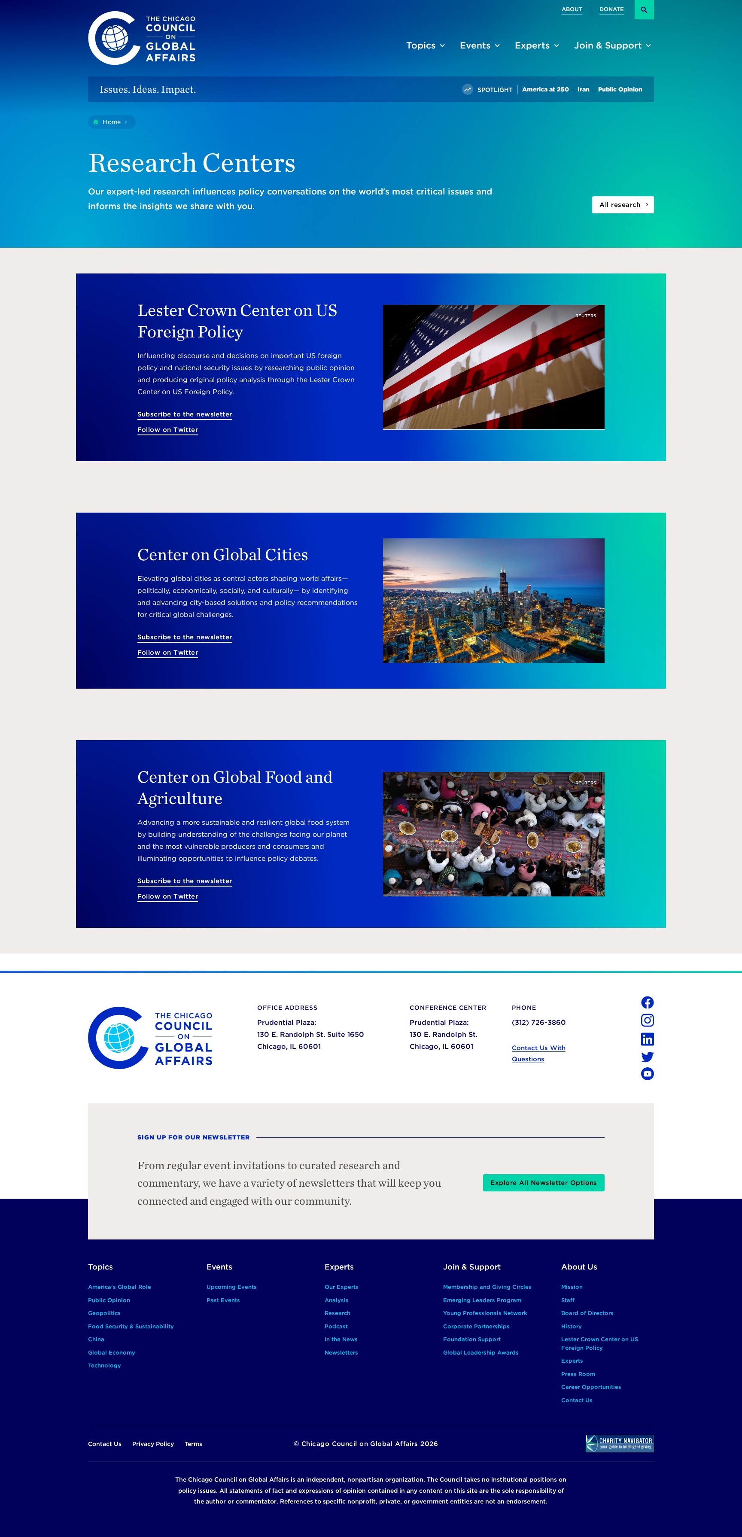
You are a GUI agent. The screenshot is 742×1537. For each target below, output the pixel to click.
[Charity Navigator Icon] (620, 1443)
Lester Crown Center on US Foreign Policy (237, 321)
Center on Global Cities (222, 554)
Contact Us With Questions (539, 1053)
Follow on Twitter (167, 430)
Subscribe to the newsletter (184, 414)
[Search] (644, 9)
